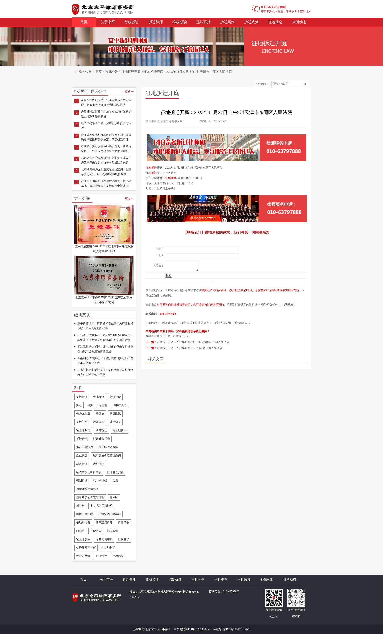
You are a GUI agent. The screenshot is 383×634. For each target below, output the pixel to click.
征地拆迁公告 (181, 336)
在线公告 (111, 71)
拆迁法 (100, 413)
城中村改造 (119, 405)
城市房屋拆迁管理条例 (107, 455)
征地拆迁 (81, 396)
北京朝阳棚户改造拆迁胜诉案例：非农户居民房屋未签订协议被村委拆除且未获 (106, 160)
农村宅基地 (83, 556)
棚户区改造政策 (108, 447)
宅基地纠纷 (108, 547)
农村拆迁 (98, 463)
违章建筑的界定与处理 (90, 497)
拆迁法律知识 (222, 322)
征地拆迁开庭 (131, 71)
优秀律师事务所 (86, 547)
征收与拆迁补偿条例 (88, 472)
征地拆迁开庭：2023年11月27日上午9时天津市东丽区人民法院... (189, 71)
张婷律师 (170, 178)
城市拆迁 (81, 463)
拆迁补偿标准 (101, 438)
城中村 (80, 505)
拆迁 (79, 405)
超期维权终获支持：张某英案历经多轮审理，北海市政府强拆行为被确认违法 (106, 102)
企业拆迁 (81, 455)
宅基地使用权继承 (101, 505)
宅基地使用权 (104, 539)
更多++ (129, 91)
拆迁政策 (251, 22)
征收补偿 (123, 539)
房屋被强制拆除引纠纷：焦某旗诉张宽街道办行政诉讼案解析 (106, 114)
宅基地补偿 (100, 480)
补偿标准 (267, 579)
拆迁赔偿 (81, 438)
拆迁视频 (221, 579)
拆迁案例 (227, 22)
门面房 (80, 530)
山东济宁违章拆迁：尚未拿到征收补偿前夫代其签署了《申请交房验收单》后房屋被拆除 (105, 337)
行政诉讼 (131, 22)
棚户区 (114, 497)
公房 (115, 480)
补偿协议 (95, 530)
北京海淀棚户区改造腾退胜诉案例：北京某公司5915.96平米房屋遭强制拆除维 (106, 172)
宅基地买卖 (83, 430)
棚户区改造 (83, 413)
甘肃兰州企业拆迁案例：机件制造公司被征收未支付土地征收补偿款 (105, 372)
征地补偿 (81, 421)
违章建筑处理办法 (87, 489)
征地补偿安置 (115, 472)
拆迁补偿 (115, 396)
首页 (83, 22)
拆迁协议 (101, 556)
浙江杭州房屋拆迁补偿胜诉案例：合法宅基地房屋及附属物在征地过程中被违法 (106, 183)
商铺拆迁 (101, 430)
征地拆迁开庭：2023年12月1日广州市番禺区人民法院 (189, 348)
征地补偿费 (83, 522)
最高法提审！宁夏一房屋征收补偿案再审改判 (106, 126)
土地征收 (98, 396)
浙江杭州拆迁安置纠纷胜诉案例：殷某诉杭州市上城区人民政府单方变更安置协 (106, 149)
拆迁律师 (155, 22)
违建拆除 (118, 556)
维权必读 (179, 22)
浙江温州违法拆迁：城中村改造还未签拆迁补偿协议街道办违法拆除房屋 (105, 349)
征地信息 (275, 22)
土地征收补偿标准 (110, 514)
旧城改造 (112, 530)
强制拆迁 (81, 480)
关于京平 (108, 22)
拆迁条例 (123, 522)
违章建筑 (115, 421)
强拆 (90, 405)
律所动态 (299, 22)
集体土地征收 (84, 514)
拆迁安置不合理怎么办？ (196, 322)
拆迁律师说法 (241, 322)
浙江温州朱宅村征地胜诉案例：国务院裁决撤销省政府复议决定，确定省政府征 (106, 137)
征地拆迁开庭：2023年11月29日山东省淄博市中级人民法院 (193, 342)
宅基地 (103, 405)
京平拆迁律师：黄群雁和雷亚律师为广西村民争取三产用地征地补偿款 (105, 326)
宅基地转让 (119, 430)
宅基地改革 (83, 539)
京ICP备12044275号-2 (236, 629)
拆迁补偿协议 (84, 447)
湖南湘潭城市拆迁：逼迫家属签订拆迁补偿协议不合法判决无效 (105, 361)
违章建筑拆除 (104, 522)
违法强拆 (203, 22)
